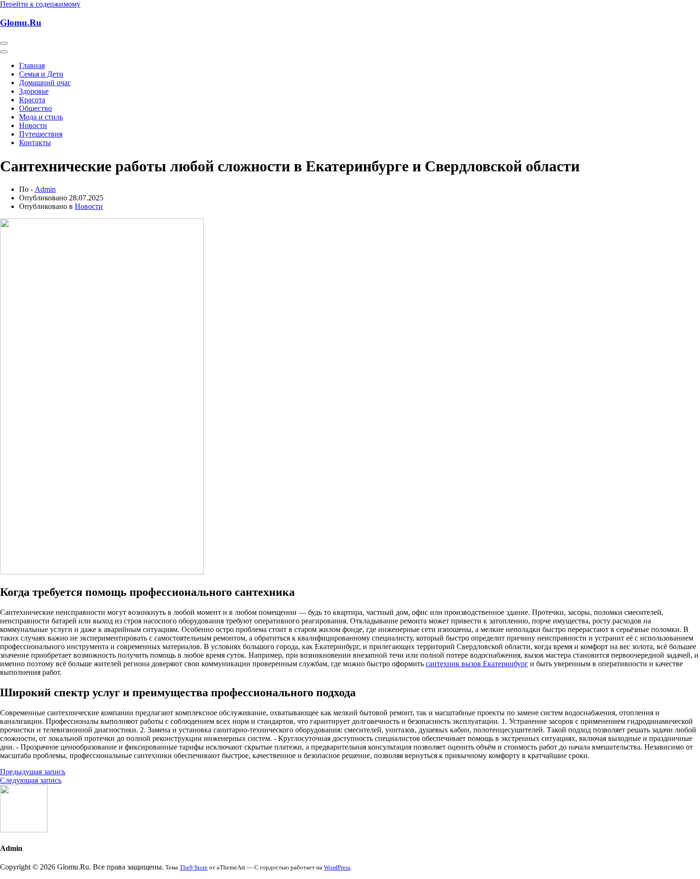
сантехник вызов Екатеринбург (477, 664)
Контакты (35, 142)
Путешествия (40, 134)
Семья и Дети (41, 74)
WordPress (337, 867)
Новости (33, 125)
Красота (32, 100)
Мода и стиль (41, 117)
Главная (32, 65)
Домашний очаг (45, 83)
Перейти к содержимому (40, 4)
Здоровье (34, 91)
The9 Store (194, 867)
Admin (45, 189)
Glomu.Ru (20, 23)
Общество (35, 108)
